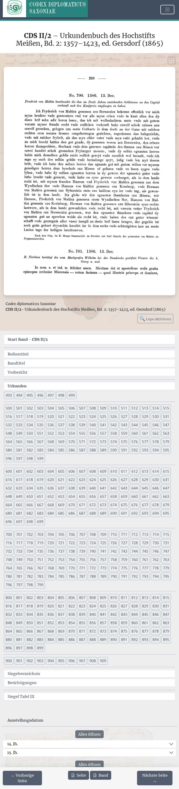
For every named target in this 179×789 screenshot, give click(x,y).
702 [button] (30, 534)
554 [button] (72, 433)
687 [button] (82, 513)
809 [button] (103, 597)
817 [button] (19, 606)
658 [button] (113, 496)
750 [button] (30, 559)
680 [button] (9, 513)
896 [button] (9, 648)
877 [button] (145, 631)
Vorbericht (18, 372)
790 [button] (113, 576)
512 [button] (134, 408)
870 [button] (72, 631)
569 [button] (61, 441)
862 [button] (155, 622)
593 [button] (145, 450)
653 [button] (61, 496)
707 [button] (82, 534)
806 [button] (72, 597)
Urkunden (17, 386)
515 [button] (166, 408)
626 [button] (113, 479)
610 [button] (113, 471)
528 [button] (134, 416)
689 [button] (103, 513)
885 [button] (61, 639)
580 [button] (9, 450)
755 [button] (82, 559)
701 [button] (19, 534)
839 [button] (82, 614)
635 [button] (40, 488)
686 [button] (72, 513)
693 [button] (145, 513)
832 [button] (9, 614)
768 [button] (51, 568)
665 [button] (19, 504)
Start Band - (28, 339)
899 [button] (40, 648)
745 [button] (145, 551)
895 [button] (166, 639)
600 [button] (9, 471)
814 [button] (155, 597)
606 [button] (72, 471)
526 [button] (113, 416)
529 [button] (145, 416)
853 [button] (61, 622)
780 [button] (9, 576)
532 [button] (9, 424)
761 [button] (145, 559)
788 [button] (93, 576)
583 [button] (40, 450)
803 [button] (40, 597)
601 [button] (19, 471)
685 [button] (61, 513)
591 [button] (124, 450)
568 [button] (51, 441)
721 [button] (61, 542)
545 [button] (145, 424)
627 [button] (124, 479)
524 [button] (93, 416)
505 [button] (61, 408)
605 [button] (61, 471)
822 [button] (72, 606)
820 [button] (51, 606)
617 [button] (19, 479)
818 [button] (30, 606)
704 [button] (51, 534)
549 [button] (19, 433)
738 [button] (72, 551)
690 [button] (113, 513)
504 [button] (51, 408)
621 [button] (61, 479)
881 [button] (19, 639)
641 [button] (103, 488)
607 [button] (82, 471)
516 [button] (9, 416)
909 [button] (103, 660)
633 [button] (19, 488)
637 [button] (61, 488)
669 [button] (61, 504)
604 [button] (51, 471)
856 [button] (93, 622)
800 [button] (9, 597)
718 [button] (30, 542)
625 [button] (103, 479)
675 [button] (124, 504)
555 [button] (82, 433)
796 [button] (9, 584)
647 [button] (166, 488)
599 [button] (40, 458)
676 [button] (134, 504)
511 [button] (124, 408)
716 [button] (9, 542)
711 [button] (124, 534)
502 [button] (30, 408)
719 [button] (40, 542)
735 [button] (40, 551)
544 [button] (134, 424)
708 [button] (93, 534)
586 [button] (72, 450)
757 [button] (103, 559)
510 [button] (113, 408)
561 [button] (145, 433)
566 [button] (30, 441)
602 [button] (30, 471)
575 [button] (124, 441)
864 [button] (9, 631)
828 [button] (134, 606)
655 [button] (82, 496)
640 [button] (93, 488)
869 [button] (61, 631)
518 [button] (30, 416)
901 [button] (19, 660)
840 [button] (93, 614)
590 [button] (113, 450)
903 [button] (40, 660)
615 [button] (166, 471)
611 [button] (124, 471)
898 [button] (30, 648)
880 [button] (9, 639)
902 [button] (30, 660)
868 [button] (51, 631)
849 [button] (19, 622)
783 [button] (40, 576)
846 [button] (155, 614)
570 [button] (72, 441)
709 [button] (103, 534)
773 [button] (103, 568)
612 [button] (134, 471)
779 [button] (166, 568)
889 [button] (103, 639)
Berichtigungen (22, 682)
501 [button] (19, 408)
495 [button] (30, 395)
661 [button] (145, 496)
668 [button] (51, 504)
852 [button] (51, 622)
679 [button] (166, 504)
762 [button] (155, 559)
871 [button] (82, 631)
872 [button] (93, 631)
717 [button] (19, 542)
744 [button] (134, 551)
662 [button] (155, 496)
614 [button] (155, 471)
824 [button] (93, 606)
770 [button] (72, 568)
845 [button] (145, 614)
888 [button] (93, 639)
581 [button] (19, 450)
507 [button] (82, 408)
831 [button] (166, 606)
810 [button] (113, 597)
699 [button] (40, 521)
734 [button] (30, 551)
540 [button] (93, 424)
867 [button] (40, 631)
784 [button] (51, 576)
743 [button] (124, 551)
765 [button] (19, 568)
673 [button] (103, 504)
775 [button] (124, 568)
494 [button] (19, 395)
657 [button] (103, 496)
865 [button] (19, 631)
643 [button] (124, 488)
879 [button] (166, 631)
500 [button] (9, 408)
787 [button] (82, 576)
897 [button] (19, 648)
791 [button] (124, 576)
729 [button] (145, 542)
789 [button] (103, 576)
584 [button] (51, 450)
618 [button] (30, 479)
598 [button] (30, 458)
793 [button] (145, 576)
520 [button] (51, 416)
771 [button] (82, 568)
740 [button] (93, 551)
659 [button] (124, 496)
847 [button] (166, 614)
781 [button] (19, 576)
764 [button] (9, 568)
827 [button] (124, 606)
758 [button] (113, 559)
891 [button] (124, 639)
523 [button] (82, 416)
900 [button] (9, 660)
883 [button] (40, 639)
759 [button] (124, 559)
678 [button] (155, 504)
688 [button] (93, 513)
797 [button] (19, 584)
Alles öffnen (89, 734)
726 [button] (113, 542)
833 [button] (19, 614)
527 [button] (124, 416)
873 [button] (103, 631)
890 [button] (113, 639)
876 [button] (134, 631)
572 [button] (93, 441)
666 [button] (30, 504)
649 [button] (19, 496)
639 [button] (82, 488)
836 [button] (51, 614)
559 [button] (124, 433)
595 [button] (166, 450)
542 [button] (113, 424)
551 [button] (40, 433)
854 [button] (72, 622)
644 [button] (134, 488)
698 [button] (30, 521)
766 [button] (30, 568)
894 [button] (155, 639)
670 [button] (72, 504)
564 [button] (9, 441)
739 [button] (82, 551)
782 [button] (30, 576)
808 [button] (93, 597)
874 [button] (113, 631)
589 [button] (103, 450)
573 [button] (103, 441)
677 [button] (145, 504)
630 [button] (155, 479)
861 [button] (145, 622)
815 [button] (166, 597)
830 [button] (155, 606)
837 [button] (61, 614)
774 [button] (113, 568)
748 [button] (9, 559)
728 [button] (134, 542)
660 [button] (134, 496)
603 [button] (40, 471)
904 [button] (51, 660)
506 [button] (72, 408)
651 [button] (40, 496)
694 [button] (155, 513)
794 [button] (155, 576)
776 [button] (134, 568)
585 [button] (61, 450)
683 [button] (40, 513)
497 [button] (51, 395)
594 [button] (155, 450)
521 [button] (61, 416)
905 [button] (61, 660)
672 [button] (93, 504)
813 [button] (145, 597)
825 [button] (103, 606)
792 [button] (134, 576)
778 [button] (155, 568)
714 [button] (155, 534)
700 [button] (9, 534)
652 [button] (51, 496)
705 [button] (61, 534)
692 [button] (134, 513)
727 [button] (124, 542)
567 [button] (40, 441)
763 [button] (166, 559)
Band (103, 775)
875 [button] (124, 631)
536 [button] (51, 424)
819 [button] (40, 606)
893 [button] (145, 639)
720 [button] (51, 542)
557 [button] (103, 433)
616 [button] (9, 479)
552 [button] (51, 433)
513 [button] (145, 408)
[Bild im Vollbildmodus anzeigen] (171, 60)
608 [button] (93, 471)
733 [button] (19, 551)
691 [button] (124, 513)
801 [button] (19, 597)
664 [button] (9, 504)
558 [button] (113, 433)
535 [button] (40, 424)
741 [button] (103, 551)
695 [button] (166, 513)
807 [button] (82, 597)
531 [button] (166, 416)
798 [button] (30, 584)
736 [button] (51, 551)
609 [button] (103, 471)
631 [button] (166, 479)
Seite (81, 775)
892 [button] (134, 639)
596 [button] (9, 458)
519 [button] (40, 416)
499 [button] (72, 395)
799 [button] (40, 584)
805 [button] (61, 597)
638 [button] (72, 488)
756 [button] (93, 559)
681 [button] (19, 513)
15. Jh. (12, 752)
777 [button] (145, 568)
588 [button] (93, 450)
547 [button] (166, 424)
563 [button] (166, 433)
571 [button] (82, 441)
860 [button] (134, 622)
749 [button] (19, 559)
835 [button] (40, 614)
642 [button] (113, 488)
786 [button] (72, 576)
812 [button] (134, 597)
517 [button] (19, 416)
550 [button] (30, 433)
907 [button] (82, 660)
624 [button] (93, 479)
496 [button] (40, 395)
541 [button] (103, 424)
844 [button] (134, 614)
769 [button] (61, 568)
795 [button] (166, 576)
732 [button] (9, 551)
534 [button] (30, 424)
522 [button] (72, 416)
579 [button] (166, 441)
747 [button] (166, 551)
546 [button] (155, 424)
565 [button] (19, 441)
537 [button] (61, 424)
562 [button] (155, 433)
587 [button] (82, 450)
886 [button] (72, 639)
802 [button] (30, 597)
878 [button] (155, 631)
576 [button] (134, 441)
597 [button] (19, 458)
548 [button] (9, 433)
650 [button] (30, 496)
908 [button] (93, 660)
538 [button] (72, 424)
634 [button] (30, 488)
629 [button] (145, 479)
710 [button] (113, 534)
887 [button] (82, 639)
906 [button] (72, 660)
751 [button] (40, 559)
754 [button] (72, 559)
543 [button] (124, 424)
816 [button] (9, 606)
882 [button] (30, 639)
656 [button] (93, 496)
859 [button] (124, 622)
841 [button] (103, 614)
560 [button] (134, 433)
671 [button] (82, 504)
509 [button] (103, 408)
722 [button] (72, 542)
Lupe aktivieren (155, 318)
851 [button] (40, 622)
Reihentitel (18, 354)
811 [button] (124, 597)
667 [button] (40, 504)
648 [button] (9, 496)
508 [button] (93, 408)
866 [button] (30, 631)
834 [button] (30, 614)
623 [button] (82, 479)
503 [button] (40, 408)
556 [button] (93, 433)
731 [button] (166, 542)
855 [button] (82, 622)
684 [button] (51, 513)
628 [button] (134, 479)
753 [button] (61, 559)
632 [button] (9, 488)
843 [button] (124, 614)
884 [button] (51, 639)
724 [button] (93, 542)
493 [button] (9, 395)
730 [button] (155, 542)
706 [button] (72, 534)
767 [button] (40, 568)
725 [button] (103, 542)
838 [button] (72, 614)
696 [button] (9, 521)
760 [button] (134, 559)
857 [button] (103, 622)
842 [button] (113, 614)
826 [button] (113, 606)
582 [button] (30, 450)
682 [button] (30, 513)
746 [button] (155, 551)
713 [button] (145, 534)
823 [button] (82, 606)
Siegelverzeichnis (24, 673)
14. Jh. (12, 743)
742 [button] (113, 551)
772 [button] (93, 568)
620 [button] (51, 479)
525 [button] (103, 416)
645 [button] (145, 488)
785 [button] (61, 576)
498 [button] (61, 395)
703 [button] (40, 534)
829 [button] (145, 606)
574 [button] (113, 441)
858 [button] (113, 622)
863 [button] (166, 622)
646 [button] (155, 488)
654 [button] (72, 496)
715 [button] (166, 534)
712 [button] (134, 534)
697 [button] (19, 521)
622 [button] (72, 479)
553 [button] (61, 433)
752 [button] (51, 559)
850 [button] (30, 622)
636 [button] (51, 488)
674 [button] (113, 504)
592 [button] (134, 450)
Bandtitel (16, 363)
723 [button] (82, 542)
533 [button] (19, 424)
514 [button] (155, 408)
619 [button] (40, 479)
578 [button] (155, 441)
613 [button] (145, 471)
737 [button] (61, 551)
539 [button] (82, 424)
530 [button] (155, 416)
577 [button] (145, 441)
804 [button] (51, 597)
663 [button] (166, 496)
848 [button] (9, 622)
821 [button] (61, 606)
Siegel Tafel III (21, 696)
